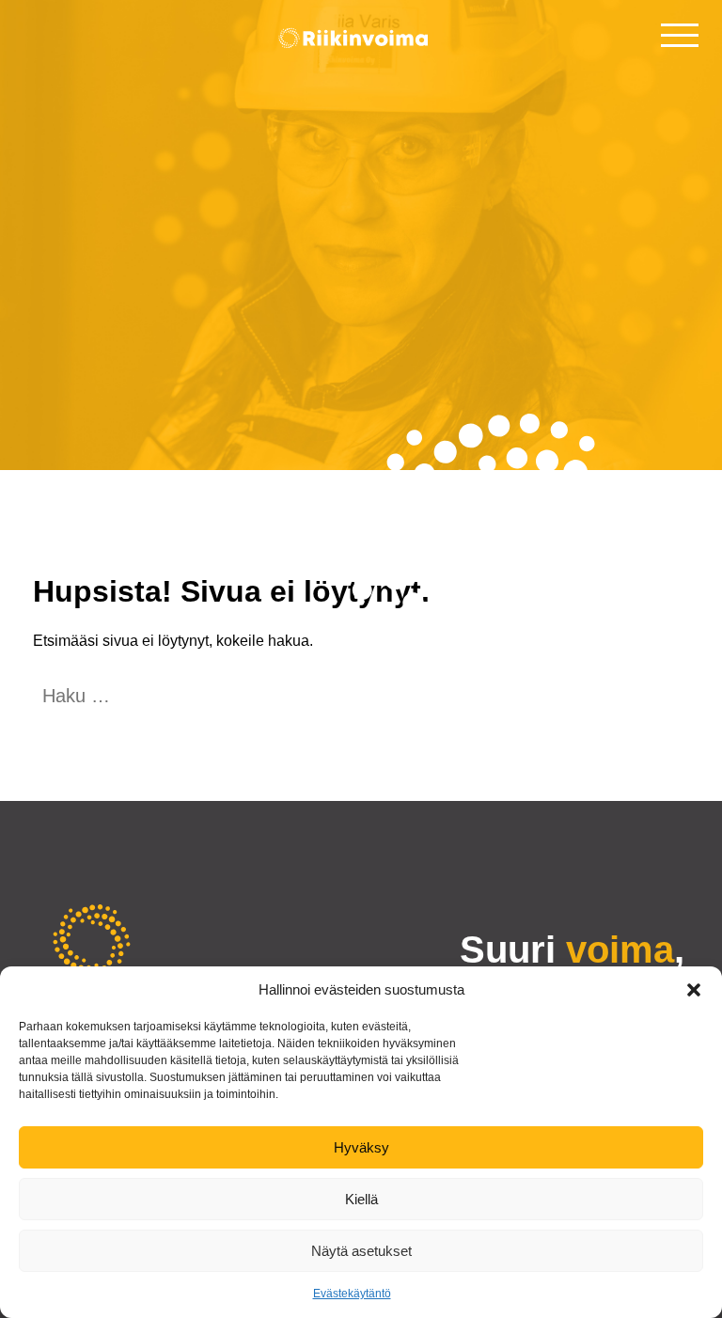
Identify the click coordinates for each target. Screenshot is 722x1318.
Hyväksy (361, 1147)
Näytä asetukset (361, 1251)
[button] (693, 990)
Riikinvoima (361, 44)
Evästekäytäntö (352, 1293)
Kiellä (361, 1199)
